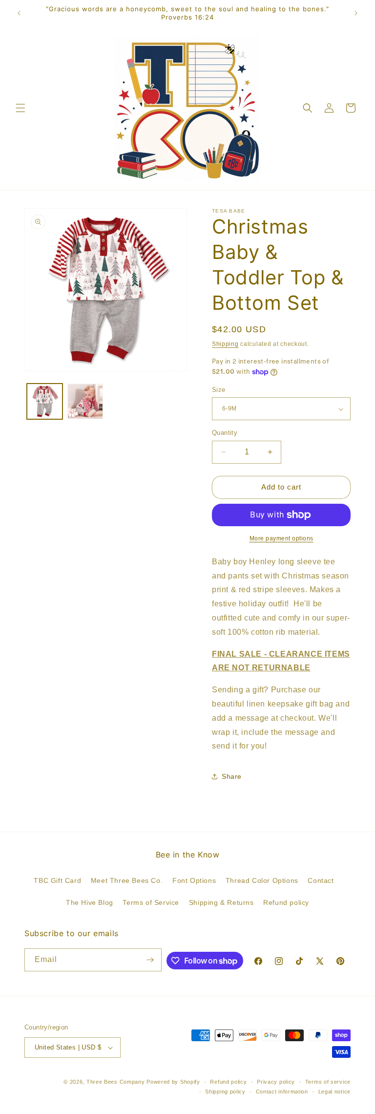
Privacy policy (276, 1082)
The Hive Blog (89, 902)
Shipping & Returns (221, 902)
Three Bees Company (115, 1082)
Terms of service (328, 1082)
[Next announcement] (356, 13)
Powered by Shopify (173, 1082)
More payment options (281, 538)
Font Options (194, 880)
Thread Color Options (262, 880)
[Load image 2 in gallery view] (85, 401)
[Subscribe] (150, 959)
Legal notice (334, 1091)
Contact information (282, 1091)
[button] (20, 108)
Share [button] (232, 776)
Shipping (225, 344)
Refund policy (286, 902)
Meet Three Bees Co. (127, 880)
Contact (320, 880)
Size (219, 389)
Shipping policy (225, 1091)
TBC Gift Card (57, 880)
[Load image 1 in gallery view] (44, 401)
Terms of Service (151, 902)
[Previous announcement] (19, 13)
